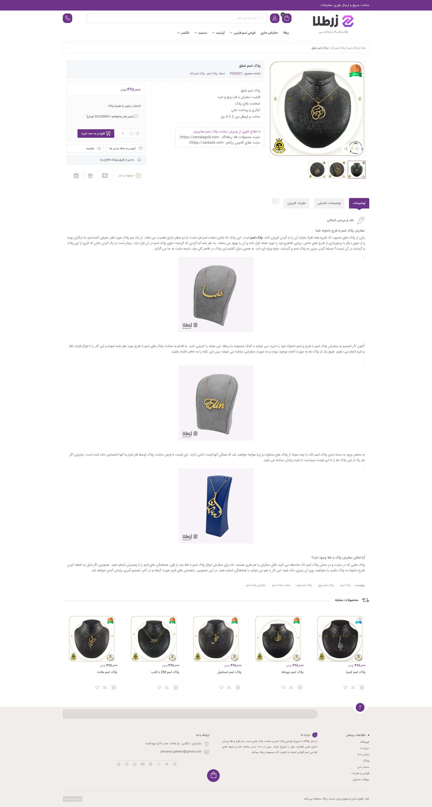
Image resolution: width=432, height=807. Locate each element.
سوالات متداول (361, 780)
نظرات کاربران (297, 203)
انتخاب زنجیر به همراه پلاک (124, 106)
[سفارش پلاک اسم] (333, 25)
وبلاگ (366, 761)
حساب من (363, 767)
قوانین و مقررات (360, 773)
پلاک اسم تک (337, 48)
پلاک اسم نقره (304, 585)
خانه (363, 48)
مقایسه (90, 148)
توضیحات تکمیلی (329, 203)
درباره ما (364, 748)
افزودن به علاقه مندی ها (123, 148)
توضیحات (359, 203)
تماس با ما (363, 754)
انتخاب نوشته (362, 687)
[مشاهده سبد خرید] (286, 18)
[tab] (359, 203)
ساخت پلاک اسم (281, 585)
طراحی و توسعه (72, 799)
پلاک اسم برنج (326, 585)
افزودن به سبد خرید (93, 133)
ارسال (244, 117)
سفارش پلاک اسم (256, 585)
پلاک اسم (353, 48)
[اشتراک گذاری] (345, 148)
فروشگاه (364, 742)
